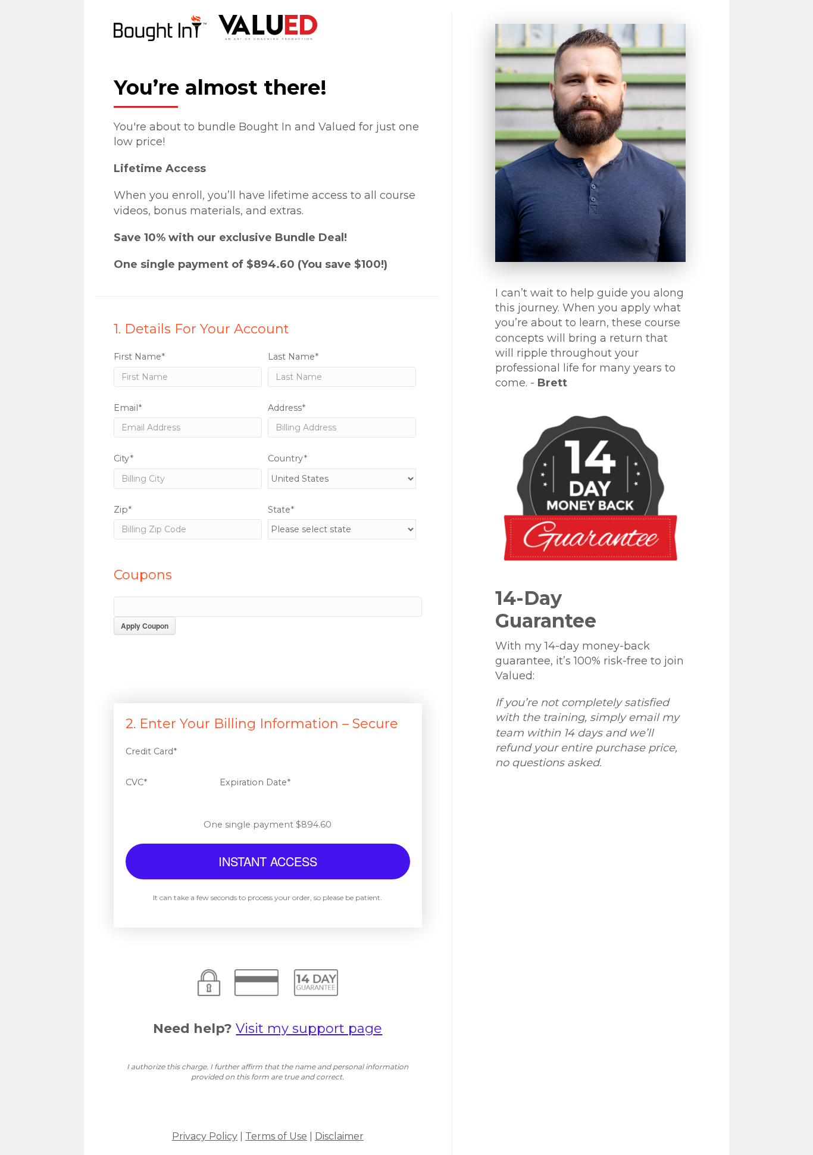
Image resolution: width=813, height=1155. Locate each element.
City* (123, 458)
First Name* (139, 356)
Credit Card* (151, 751)
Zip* (123, 509)
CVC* (136, 782)
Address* (286, 407)
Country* (287, 458)
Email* (128, 407)
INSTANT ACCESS (267, 861)
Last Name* (293, 356)
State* (281, 509)
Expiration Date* (255, 782)
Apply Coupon (144, 625)
